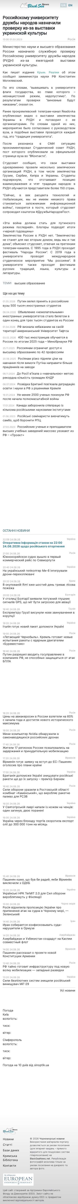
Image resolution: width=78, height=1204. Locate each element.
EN (70, 5)
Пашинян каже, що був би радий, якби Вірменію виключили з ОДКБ (37, 881)
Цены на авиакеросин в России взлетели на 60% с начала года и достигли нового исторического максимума (38, 720)
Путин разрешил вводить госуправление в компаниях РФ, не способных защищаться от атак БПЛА (39, 658)
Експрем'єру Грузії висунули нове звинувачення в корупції (39, 614)
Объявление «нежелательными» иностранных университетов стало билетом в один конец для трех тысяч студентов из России (38, 316)
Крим (72, 581)
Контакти (9, 1165)
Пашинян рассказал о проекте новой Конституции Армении (29, 954)
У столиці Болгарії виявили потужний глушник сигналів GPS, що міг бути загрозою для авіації (37, 600)
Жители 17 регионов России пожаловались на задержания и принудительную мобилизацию (36, 749)
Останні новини (16, 530)
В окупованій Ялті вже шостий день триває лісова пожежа (39, 586)
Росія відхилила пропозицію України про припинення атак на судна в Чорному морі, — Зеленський (35, 911)
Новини (8, 1139)
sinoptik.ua (41, 1065)
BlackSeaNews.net (40, 1158)
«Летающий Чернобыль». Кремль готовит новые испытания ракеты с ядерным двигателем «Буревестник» (38, 640)
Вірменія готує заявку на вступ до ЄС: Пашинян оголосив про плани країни (37, 763)
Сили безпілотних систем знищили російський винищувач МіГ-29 (36, 982)
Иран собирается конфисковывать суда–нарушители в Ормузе (32, 926)
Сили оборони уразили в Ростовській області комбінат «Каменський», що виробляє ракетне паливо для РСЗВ (36, 793)
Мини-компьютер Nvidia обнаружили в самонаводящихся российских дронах (31, 735)
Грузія (72, 608)
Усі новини (67, 990)
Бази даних (11, 1150)
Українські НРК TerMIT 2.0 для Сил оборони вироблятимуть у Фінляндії (34, 895)
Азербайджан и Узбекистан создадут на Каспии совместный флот (37, 940)
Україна (71, 539)
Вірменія (70, 757)
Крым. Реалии (48, 72)
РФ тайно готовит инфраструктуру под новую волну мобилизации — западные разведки (36, 968)
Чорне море (68, 903)
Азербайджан (67, 935)
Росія (71, 39)
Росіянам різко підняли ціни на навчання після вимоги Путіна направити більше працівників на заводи (37, 363)
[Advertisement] (39, 481)
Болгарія (70, 594)
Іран (73, 921)
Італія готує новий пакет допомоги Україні (33, 626)
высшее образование (30, 283)
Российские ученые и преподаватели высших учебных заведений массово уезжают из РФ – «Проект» (38, 431)
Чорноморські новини (52, 1138)
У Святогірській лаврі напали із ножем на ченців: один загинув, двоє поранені (38, 808)
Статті (7, 1144)
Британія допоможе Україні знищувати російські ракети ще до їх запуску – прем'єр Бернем (38, 777)
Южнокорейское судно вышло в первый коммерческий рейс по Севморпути (32, 558)
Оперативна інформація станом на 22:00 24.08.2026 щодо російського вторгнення (34, 544)
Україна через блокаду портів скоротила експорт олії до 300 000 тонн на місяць (38, 822)
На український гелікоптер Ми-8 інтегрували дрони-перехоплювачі (35, 572)
